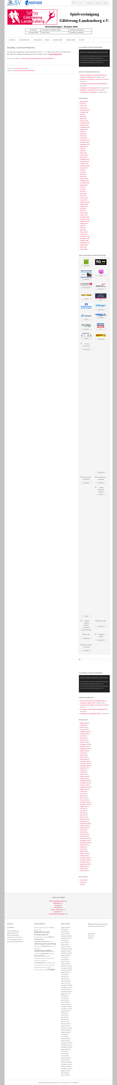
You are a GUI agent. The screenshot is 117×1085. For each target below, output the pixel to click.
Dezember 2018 (84, 236)
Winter (49, 967)
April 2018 (83, 247)
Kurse (52, 946)
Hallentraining (39, 939)
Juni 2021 (83, 189)
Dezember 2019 (84, 217)
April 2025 (83, 116)
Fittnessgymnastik (38, 937)
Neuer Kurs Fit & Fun (22, 68)
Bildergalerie (57, 903)
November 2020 (84, 202)
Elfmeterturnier (42, 932)
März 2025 (83, 118)
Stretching (42, 958)
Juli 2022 (82, 170)
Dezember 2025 (84, 110)
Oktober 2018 (84, 240)
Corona (51, 927)
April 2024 (83, 133)
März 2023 (83, 153)
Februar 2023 (84, 155)
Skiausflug (44, 953)
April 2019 (83, 230)
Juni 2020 (83, 208)
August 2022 (84, 168)
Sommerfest (57, 911)
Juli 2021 (82, 187)
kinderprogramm (37, 946)
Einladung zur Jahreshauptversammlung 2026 (93, 83)
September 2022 (85, 165)
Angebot (36, 927)
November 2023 (84, 142)
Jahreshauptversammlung (45, 944)
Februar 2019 (84, 232)
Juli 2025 (82, 114)
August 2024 (84, 129)
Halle (54, 937)
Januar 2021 (83, 200)
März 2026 (83, 106)
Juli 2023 (82, 148)
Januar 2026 (83, 108)
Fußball (49, 937)
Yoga (46, 969)
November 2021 (84, 183)
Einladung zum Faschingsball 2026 (90, 88)
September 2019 (85, 221)
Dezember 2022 (84, 159)
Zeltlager (51, 969)
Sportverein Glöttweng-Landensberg (46, 1082)
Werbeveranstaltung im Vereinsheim (24, 70)
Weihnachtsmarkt (38, 967)
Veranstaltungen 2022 (50, 962)
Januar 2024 (83, 138)
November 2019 (84, 219)
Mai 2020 (83, 210)
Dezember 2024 (84, 123)
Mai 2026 (83, 103)
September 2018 (85, 242)
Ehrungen (57, 905)
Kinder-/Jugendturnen (57, 909)
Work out (43, 969)
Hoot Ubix (65, 1082)
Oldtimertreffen (43, 950)
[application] (94, 58)
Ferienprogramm (41, 934)
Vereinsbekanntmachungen (56, 914)
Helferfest (50, 941)
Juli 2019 (82, 225)
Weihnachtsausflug (50, 965)
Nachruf (39, 948)
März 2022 (83, 176)
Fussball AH (44, 937)
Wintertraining (37, 969)
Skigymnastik (51, 953)
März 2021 (83, 195)
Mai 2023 (83, 151)
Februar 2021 (84, 198)
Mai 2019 (83, 227)
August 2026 (84, 101)
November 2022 (84, 161)
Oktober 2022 (84, 163)
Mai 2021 (83, 191)
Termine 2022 (37, 960)
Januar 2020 (83, 215)
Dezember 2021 (84, 180)
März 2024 (83, 136)
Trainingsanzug (43, 960)
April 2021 (83, 193)
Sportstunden (37, 958)
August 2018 (84, 245)
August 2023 (84, 146)
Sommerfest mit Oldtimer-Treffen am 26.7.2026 (93, 79)
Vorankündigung (37, 965)
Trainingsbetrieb (39, 963)
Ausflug (39, 927)
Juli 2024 (82, 131)
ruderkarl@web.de (55, 54)
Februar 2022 (84, 178)
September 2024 (85, 127)
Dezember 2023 (84, 140)
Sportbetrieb (47, 956)
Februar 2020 (84, 213)
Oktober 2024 (84, 125)
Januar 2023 (83, 157)
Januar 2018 (83, 249)
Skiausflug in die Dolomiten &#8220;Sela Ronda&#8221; (38, 58)
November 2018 (84, 238)
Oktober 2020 (84, 204)
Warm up (43, 965)
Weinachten (45, 967)
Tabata (46, 958)
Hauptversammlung (40, 941)
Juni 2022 (83, 172)
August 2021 (84, 185)
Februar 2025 (84, 121)
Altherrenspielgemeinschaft (57, 901)
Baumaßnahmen (45, 927)
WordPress (75, 1082)
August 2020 (84, 206)
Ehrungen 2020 (37, 929)
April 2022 (83, 174)
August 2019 (84, 223)
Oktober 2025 (84, 112)
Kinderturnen (46, 946)
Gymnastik (57, 907)
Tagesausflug (51, 958)
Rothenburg (38, 953)
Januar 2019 (83, 234)
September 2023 (85, 144)
